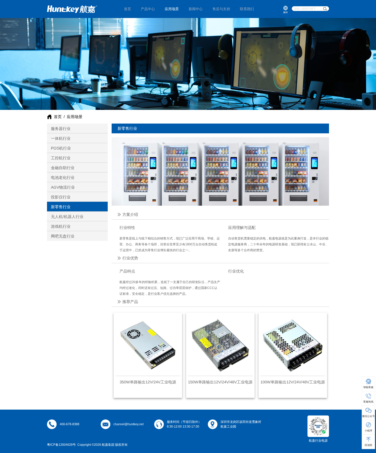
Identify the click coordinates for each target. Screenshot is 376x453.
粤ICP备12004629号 (61, 444)
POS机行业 (61, 148)
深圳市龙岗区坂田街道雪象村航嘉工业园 (241, 424)
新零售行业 (60, 207)
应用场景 (172, 9)
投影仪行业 (60, 197)
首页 (127, 9)
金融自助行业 (62, 168)
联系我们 (247, 9)
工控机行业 (60, 158)
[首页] (72, 9)
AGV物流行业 (63, 187)
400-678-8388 (69, 424)
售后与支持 (221, 9)
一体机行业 (60, 138)
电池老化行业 (62, 177)
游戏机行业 (60, 226)
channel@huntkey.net (128, 424)
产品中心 (148, 9)
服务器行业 (60, 128)
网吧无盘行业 (62, 236)
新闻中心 (196, 9)
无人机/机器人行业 (67, 216)
